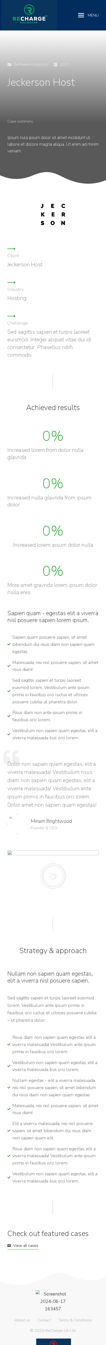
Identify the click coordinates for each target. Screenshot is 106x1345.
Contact (44, 1320)
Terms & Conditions (75, 1320)
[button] (53, 876)
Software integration (31, 64)
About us (22, 1320)
